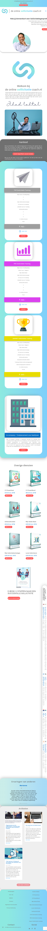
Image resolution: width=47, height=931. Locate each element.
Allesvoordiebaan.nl (45, 748)
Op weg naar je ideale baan (33, 825)
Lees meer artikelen (23, 884)
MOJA (45, 714)
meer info (24, 231)
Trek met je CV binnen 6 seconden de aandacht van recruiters (13, 862)
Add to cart (8, 495)
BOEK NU (23, 309)
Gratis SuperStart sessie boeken (23, 154)
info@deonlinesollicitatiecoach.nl (23, 1)
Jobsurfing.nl (43, 747)
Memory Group (45, 611)
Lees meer (8, 843)
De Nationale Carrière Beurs (43, 613)
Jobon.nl (45, 679)
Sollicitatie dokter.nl (43, 681)
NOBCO (43, 715)
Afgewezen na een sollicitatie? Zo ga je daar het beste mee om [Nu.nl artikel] (13, 827)
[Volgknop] (29, 928)
